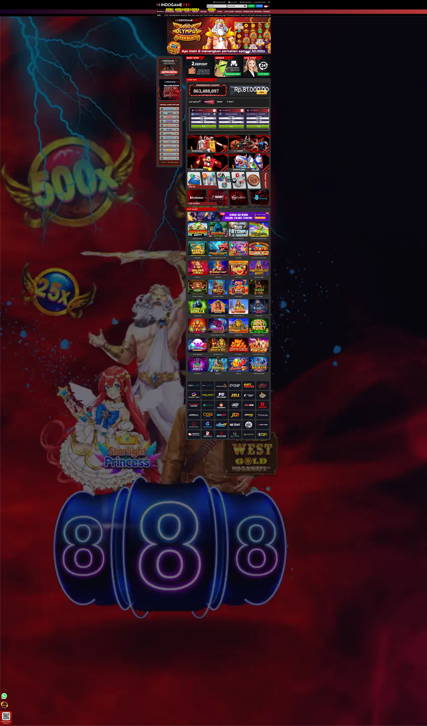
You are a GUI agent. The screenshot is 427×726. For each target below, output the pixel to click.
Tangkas (238, 11)
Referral (258, 11)
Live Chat (233, 2)
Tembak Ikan (248, 11)
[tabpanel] (229, 119)
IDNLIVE (195, 11)
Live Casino (229, 11)
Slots (187, 11)
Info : (159, 15)
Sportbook (169, 11)
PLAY (203, 126)
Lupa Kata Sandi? (260, 2)
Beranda (160, 11)
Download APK (220, 2)
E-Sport (179, 11)
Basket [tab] (219, 102)
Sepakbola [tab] (208, 102)
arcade (203, 11)
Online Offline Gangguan (170, 162)
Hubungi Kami (246, 2)
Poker (211, 11)
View (262, 90)
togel (219, 11)
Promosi (266, 11)
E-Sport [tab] (230, 102)
